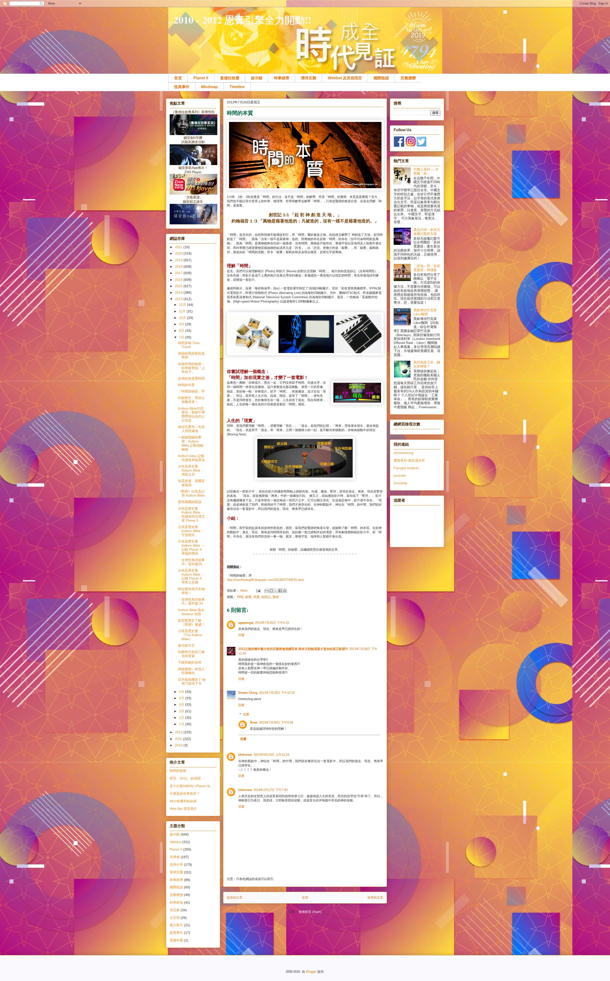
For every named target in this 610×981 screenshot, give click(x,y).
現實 (256, 597)
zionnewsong (403, 453)
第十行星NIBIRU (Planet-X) (190, 786)
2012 (179, 732)
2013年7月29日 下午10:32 (277, 692)
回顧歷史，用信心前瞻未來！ (191, 400)
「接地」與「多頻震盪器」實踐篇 (426, 268)
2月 (182, 717)
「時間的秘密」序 (191, 391)
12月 (183, 305)
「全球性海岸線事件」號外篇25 (191, 562)
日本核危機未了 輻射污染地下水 (192, 681)
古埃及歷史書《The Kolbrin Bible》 (190, 635)
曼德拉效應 (229, 78)
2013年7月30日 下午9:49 (276, 722)
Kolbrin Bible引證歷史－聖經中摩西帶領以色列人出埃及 (191, 414)
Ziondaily (400, 483)
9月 (182, 324)
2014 (179, 292)
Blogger (311, 971)
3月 (182, 711)
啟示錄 (256, 78)
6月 (182, 692)
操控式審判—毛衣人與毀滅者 (191, 429)
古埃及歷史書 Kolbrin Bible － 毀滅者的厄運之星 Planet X (191, 514)
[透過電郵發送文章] (257, 590)
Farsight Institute (406, 468)
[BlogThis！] (271, 590)
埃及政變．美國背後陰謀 (191, 483)
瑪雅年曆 (176, 940)
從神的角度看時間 (191, 378)
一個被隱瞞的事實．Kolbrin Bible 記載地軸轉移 (190, 443)
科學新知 (176, 902)
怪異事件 (181, 87)
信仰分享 (176, 864)
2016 (179, 280)
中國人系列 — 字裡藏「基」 (426, 171)
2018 (179, 266)
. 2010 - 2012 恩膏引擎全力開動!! (239, 19)
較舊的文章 (375, 897)
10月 (183, 318)
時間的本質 (186, 385)
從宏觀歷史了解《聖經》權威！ (191, 622)
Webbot (175, 842)
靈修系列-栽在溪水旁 (409, 460)
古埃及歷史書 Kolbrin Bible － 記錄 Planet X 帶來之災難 (191, 576)
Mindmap (209, 87)
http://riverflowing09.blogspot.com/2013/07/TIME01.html (265, 580)
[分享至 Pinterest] (284, 590)
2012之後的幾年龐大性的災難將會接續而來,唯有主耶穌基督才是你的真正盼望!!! (293, 649)
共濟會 (175, 857)
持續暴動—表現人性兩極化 (191, 671)
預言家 (175, 910)
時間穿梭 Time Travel (189, 345)
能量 (248, 597)
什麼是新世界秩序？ (185, 793)
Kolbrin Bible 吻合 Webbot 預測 (191, 612)
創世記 (266, 597)
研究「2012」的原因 (185, 778)
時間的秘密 (178, 771)
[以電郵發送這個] (266, 590)
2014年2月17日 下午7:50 (271, 790)
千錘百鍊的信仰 (189, 662)
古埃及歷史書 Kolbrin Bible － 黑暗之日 (191, 470)
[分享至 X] (275, 590)
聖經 (276, 597)
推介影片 (176, 925)
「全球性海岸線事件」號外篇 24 (191, 601)
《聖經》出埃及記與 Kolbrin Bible (191, 493)
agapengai (246, 622)
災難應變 (408, 78)
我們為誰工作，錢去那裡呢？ (426, 364)
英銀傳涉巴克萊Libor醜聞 (425, 312)
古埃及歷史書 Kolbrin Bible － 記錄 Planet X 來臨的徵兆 (191, 547)
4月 (182, 704)
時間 (240, 597)
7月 (182, 337)
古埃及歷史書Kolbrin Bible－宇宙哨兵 (191, 531)
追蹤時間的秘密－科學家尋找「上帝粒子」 (191, 368)
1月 (182, 724)
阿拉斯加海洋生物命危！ (191, 591)
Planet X (200, 78)
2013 (179, 299)
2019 (179, 260)
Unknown (245, 754)
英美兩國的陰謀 (189, 502)
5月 (182, 698)
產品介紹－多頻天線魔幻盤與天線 (426, 232)
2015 (179, 286)
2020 (179, 253)
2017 (179, 273)
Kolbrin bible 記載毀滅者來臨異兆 (191, 458)
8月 (182, 330)
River (254, 722)
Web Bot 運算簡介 (183, 808)
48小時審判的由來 (183, 801)
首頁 (178, 78)
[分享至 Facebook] (280, 590)
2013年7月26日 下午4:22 (272, 622)
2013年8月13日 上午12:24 (271, 754)
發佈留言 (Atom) (310, 912)
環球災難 (308, 78)
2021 (179, 247)
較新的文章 (234, 897)
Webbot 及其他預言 (345, 78)
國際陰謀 (381, 78)
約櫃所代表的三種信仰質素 (191, 654)
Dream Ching (248, 692)
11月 (183, 311)
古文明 (175, 918)
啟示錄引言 (186, 645)
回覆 (241, 635)
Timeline (237, 87)
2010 (179, 745)
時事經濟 (281, 78)
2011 (179, 739)
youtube (400, 475)
